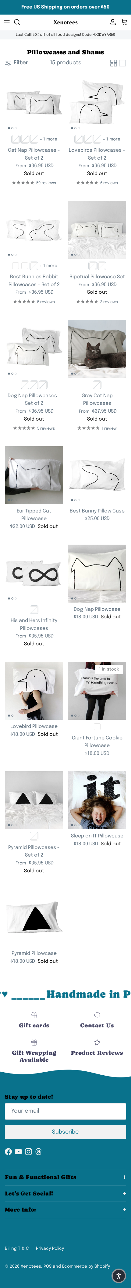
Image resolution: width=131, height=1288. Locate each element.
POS (47, 1266)
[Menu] (6, 22)
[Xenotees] (65, 22)
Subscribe (65, 1132)
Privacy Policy (50, 1248)
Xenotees (31, 1266)
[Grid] (113, 63)
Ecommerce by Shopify (86, 1266)
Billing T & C (17, 1248)
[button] (119, 1276)
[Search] (20, 22)
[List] (122, 63)
